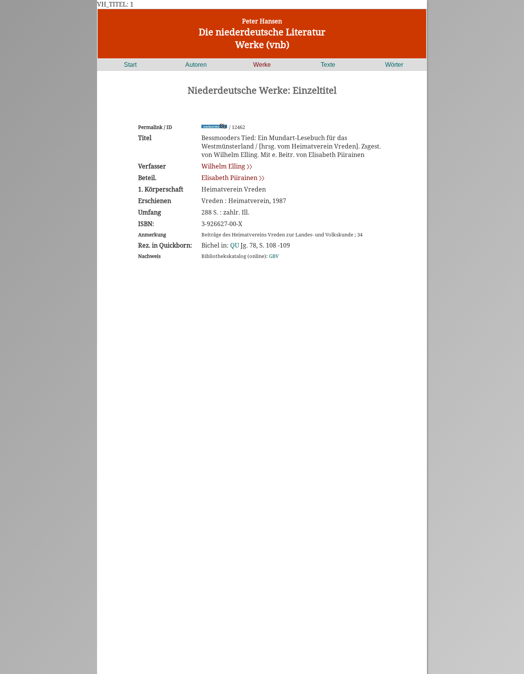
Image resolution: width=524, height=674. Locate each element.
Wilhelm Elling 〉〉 (226, 166)
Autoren (196, 64)
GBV (274, 256)
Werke (262, 64)
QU (234, 245)
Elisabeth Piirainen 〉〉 (232, 177)
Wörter (394, 64)
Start (130, 64)
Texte (328, 64)
